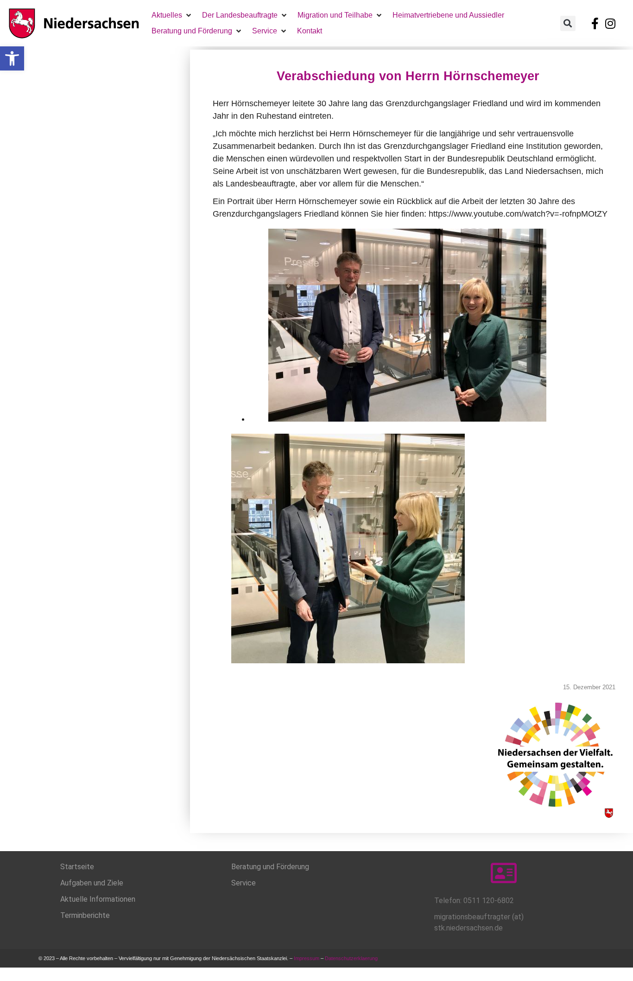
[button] (12, 58)
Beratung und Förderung (270, 866)
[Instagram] (610, 23)
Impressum (306, 958)
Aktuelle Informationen (97, 899)
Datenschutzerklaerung (352, 958)
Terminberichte (85, 915)
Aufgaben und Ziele (91, 882)
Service (243, 882)
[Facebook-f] (595, 23)
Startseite (77, 866)
